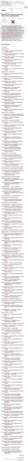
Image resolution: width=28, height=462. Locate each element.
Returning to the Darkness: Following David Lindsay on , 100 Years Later (13, 32)
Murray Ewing (20, 457)
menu (25, 7)
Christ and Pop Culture (10, 26)
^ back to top (21, 455)
